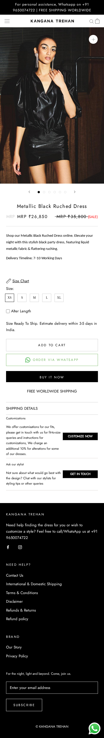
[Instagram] (20, 547)
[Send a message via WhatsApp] (94, 728)
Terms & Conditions (22, 593)
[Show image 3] (49, 192)
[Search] (91, 21)
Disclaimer (14, 601)
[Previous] (29, 192)
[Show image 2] (44, 192)
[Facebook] (8, 547)
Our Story (14, 647)
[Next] (74, 192)
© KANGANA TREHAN (52, 726)
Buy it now (52, 377)
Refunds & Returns (21, 610)
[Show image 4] (55, 192)
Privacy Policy (17, 656)
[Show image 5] (60, 192)
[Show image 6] (65, 192)
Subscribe (24, 705)
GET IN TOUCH (80, 474)
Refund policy (17, 619)
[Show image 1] (39, 192)
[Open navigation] (7, 21)
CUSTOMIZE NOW (80, 436)
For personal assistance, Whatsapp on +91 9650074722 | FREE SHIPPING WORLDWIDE (52, 7)
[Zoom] (93, 39)
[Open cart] (97, 21)
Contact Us (14, 575)
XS (10, 297)
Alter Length (21, 311)
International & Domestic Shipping (34, 584)
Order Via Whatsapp (56, 359)
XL (59, 297)
